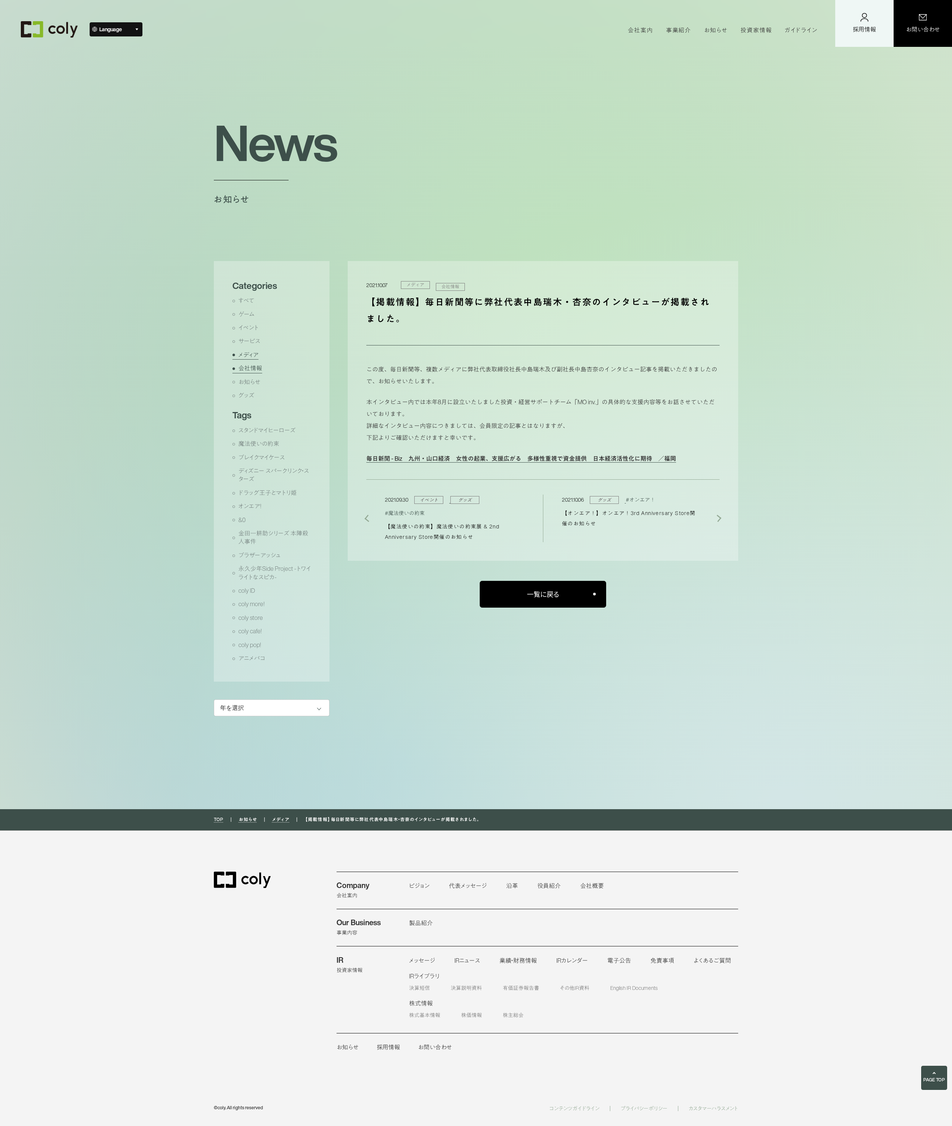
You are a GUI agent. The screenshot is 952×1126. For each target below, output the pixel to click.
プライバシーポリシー (644, 1108)
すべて (246, 300)
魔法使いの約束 (258, 444)
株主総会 (513, 1015)
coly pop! (249, 645)
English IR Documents (634, 988)
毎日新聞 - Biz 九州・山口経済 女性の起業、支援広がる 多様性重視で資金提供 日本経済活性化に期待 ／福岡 (521, 458)
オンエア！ (249, 506)
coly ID (246, 590)
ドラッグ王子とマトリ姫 (267, 493)
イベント (248, 328)
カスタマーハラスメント (713, 1108)
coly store (250, 618)
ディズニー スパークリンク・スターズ (273, 475)
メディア (248, 355)
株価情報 (471, 1015)
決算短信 (419, 988)
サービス (249, 341)
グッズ (246, 395)
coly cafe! (250, 631)
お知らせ (249, 382)
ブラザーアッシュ (259, 555)
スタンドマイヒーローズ (267, 430)
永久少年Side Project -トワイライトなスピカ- (274, 572)
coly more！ (251, 604)
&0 (242, 520)
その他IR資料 (574, 988)
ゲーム (246, 314)
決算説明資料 (466, 988)
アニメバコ (251, 658)
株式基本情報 (424, 1015)
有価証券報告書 (521, 988)
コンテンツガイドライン (574, 1108)
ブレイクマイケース (261, 457)
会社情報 (250, 368)
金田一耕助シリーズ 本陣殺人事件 (273, 537)
